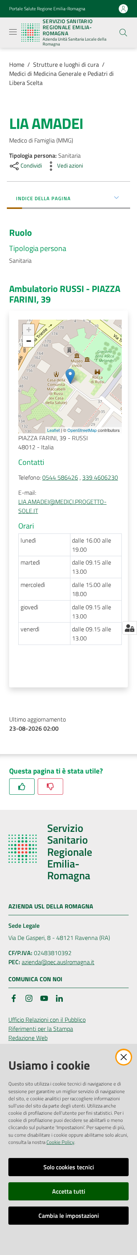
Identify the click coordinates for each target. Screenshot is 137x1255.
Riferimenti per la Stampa (40, 1028)
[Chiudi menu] (110, 15)
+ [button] (28, 329)
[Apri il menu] (13, 31)
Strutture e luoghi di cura (66, 64)
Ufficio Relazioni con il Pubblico (47, 1019)
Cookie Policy (60, 1142)
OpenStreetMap (82, 430)
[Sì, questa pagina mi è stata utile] (22, 786)
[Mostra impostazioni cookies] (129, 628)
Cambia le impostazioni (68, 1215)
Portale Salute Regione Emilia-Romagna (47, 8)
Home (16, 64)
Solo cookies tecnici (68, 1167)
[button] (123, 32)
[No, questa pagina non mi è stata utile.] (50, 786)
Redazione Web (28, 1037)
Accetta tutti (68, 1191)
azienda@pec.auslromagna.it (58, 961)
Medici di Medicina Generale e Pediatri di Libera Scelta (61, 78)
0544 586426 (60, 477)
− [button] (28, 341)
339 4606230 (100, 477)
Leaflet (53, 430)
